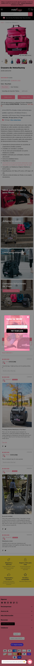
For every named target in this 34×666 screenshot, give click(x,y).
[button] (29, 661)
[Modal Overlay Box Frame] (17, 333)
